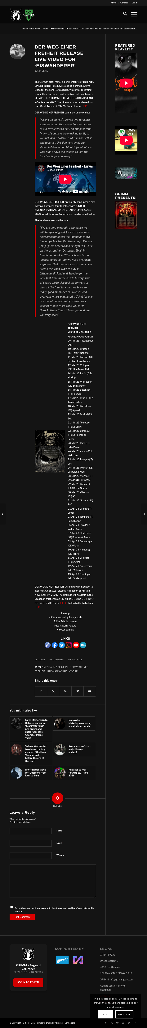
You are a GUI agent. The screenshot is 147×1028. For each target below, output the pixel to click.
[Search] (123, 14)
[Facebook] (55, 647)
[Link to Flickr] (134, 1023)
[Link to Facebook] (106, 1023)
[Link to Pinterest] (129, 1023)
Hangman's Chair (57, 671)
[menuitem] (113, 3)
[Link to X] (111, 1023)
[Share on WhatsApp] (65, 691)
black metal (61, 667)
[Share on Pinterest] (78, 691)
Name (60, 831)
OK (105, 1014)
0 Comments (57, 659)
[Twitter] (62, 647)
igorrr (73, 671)
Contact (124, 3)
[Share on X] (53, 691)
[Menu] (132, 14)
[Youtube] (76, 647)
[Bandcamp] (83, 647)
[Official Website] (48, 647)
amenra (47, 667)
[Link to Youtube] (117, 1023)
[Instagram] (69, 647)
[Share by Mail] (90, 691)
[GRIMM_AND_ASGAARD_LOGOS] (23, 14)
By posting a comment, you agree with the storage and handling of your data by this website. (54, 910)
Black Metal (41, 71)
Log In (134, 3)
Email (59, 843)
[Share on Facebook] (41, 691)
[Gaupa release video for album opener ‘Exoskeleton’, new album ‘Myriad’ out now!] (144, 514)
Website (60, 855)
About (113, 3)
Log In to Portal (28, 982)
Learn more (124, 1014)
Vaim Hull (77, 659)
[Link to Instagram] (123, 1023)
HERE (85, 106)
